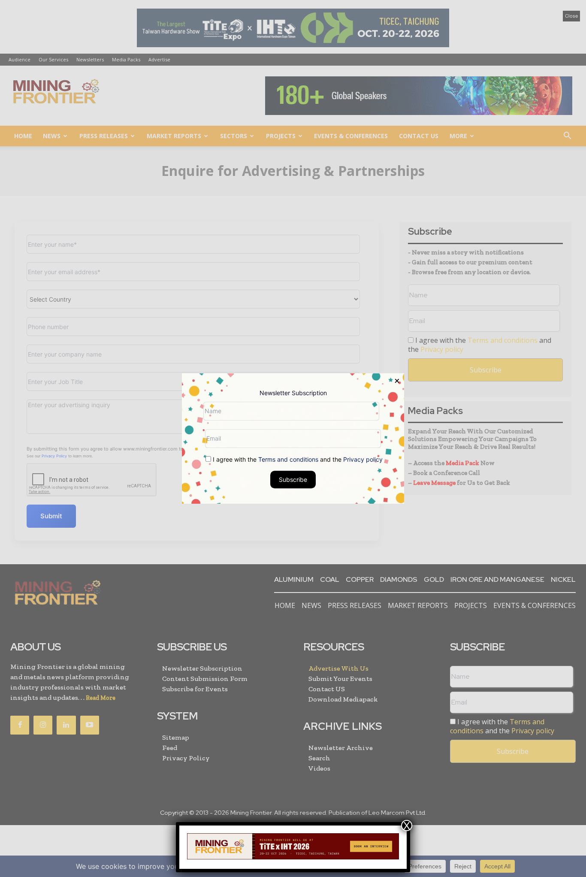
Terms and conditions (288, 459)
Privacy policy (363, 459)
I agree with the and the (297, 459)
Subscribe (293, 479)
